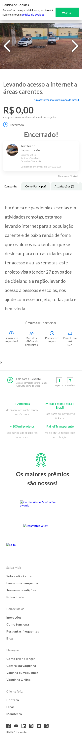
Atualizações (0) (64, 186)
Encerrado (17, 125)
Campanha (10, 186)
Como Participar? (35, 186)
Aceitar (67, 12)
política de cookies (32, 14)
